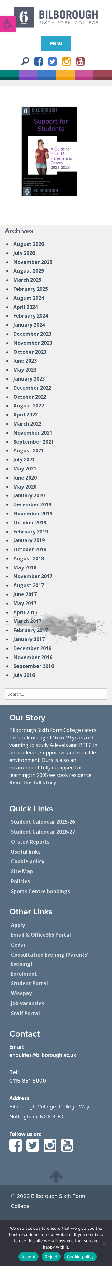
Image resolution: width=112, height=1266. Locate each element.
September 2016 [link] (33, 666)
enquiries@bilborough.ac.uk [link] (42, 1055)
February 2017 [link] (30, 630)
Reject (51, 1256)
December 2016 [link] (32, 648)
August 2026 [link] (28, 244)
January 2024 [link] (29, 324)
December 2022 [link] (32, 387)
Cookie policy (80, 1256)
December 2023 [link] (32, 333)
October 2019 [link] (29, 522)
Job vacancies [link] (27, 1003)
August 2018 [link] (28, 558)
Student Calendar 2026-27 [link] (43, 831)
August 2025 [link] (28, 270)
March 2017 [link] (27, 621)
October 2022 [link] (29, 396)
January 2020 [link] (29, 495)
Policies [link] (20, 881)
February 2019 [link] (30, 531)
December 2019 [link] (32, 504)
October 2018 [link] (29, 549)
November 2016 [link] (32, 657)
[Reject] (104, 1243)
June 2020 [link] (25, 477)
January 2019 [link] (29, 540)
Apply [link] (18, 925)
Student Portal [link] (29, 983)
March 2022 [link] (27, 423)
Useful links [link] (25, 851)
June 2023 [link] (25, 360)
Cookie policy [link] (27, 861)
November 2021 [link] (32, 432)
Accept (28, 1256)
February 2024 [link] (30, 315)
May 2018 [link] (24, 567)
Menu (56, 43)
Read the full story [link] (32, 782)
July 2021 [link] (24, 459)
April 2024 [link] (25, 307)
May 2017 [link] (24, 603)
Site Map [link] (22, 871)
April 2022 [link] (25, 414)
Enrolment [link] (24, 973)
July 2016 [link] (24, 675)
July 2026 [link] (24, 253)
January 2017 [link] (29, 639)
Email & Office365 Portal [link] (41, 934)
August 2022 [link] (28, 405)
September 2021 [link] (33, 441)
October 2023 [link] (29, 351)
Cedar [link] (18, 944)
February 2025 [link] (30, 288)
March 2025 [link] (27, 279)
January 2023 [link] (29, 378)
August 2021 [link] (28, 450)
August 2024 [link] (28, 298)
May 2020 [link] (24, 486)
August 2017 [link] (28, 585)
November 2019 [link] (32, 513)
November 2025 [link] (32, 262)
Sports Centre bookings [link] (40, 891)
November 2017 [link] (32, 576)
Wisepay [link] (21, 993)
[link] (8, 24)
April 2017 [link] (25, 612)
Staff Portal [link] (25, 1013)
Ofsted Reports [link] (30, 841)
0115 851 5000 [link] (27, 1081)
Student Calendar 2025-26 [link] (43, 821)
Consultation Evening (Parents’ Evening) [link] (49, 959)
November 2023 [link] (32, 342)
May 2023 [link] (24, 369)
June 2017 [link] (25, 594)
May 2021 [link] (24, 468)
